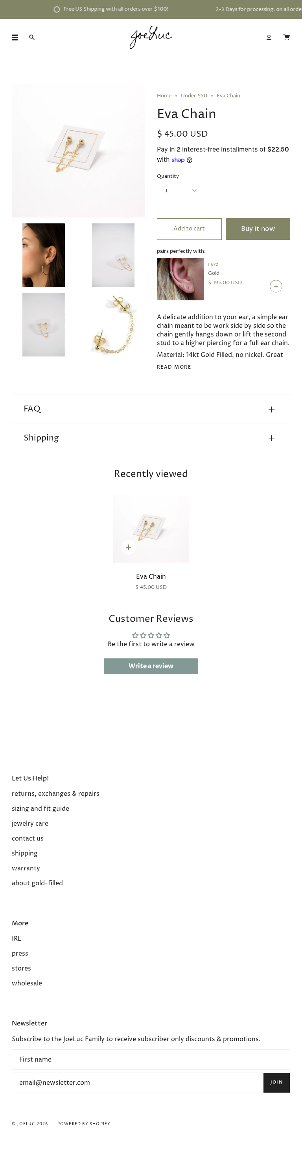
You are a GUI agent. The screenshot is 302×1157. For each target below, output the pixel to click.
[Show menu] (18, 37)
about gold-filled (37, 883)
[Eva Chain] (151, 529)
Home (164, 95)
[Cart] (286, 37)
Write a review (151, 666)
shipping (25, 853)
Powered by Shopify (84, 1124)
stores (21, 968)
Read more (174, 367)
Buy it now (258, 229)
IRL (16, 938)
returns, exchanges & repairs (55, 794)
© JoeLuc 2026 (30, 1124)
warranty (26, 868)
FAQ (32, 409)
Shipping (41, 438)
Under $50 (194, 95)
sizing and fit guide (40, 808)
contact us (28, 838)
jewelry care (30, 823)
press (20, 953)
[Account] (269, 37)
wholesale (27, 983)
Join (277, 1082)
